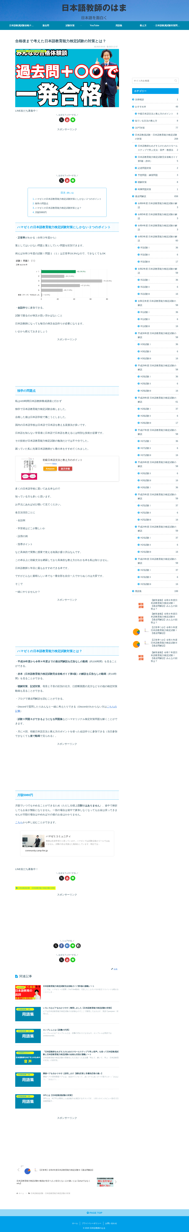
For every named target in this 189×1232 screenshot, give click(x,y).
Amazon (50, 468)
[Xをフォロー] (61, 119)
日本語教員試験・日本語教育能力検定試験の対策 (36, 888)
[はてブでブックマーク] (67, 945)
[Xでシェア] (55, 945)
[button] (78, 945)
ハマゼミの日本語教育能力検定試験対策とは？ (58, 208)
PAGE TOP (95, 1212)
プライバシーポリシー (91, 1223)
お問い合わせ (111, 1223)
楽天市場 (65, 468)
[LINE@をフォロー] (72, 119)
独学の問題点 (41, 203)
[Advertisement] (67, 151)
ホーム (75, 1223)
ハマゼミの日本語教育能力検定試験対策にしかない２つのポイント (68, 199)
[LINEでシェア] (72, 945)
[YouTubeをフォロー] (67, 119)
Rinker (54, 463)
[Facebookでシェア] (61, 945)
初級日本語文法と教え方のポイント (62, 460)
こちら (19, 822)
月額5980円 (41, 212)
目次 (63, 192)
